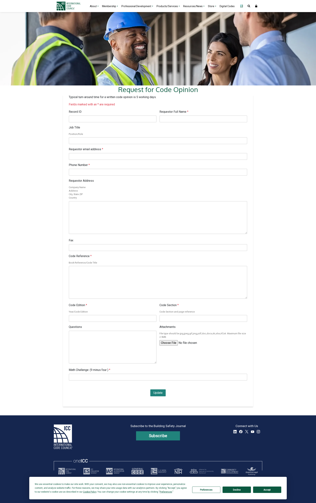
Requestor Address (81, 180)
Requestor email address (86, 149)
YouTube (252, 431)
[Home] (71, 6)
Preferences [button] (166, 492)
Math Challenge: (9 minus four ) (89, 370)
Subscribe (158, 435)
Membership (109, 6)
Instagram (258, 431)
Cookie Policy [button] (89, 492)
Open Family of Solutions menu (241, 6)
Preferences (206, 490)
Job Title (74, 127)
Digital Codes (227, 6)
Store (211, 6)
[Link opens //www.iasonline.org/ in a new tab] (115, 471)
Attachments (167, 327)
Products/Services (167, 6)
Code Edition (78, 305)
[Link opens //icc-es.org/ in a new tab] (91, 471)
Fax (71, 240)
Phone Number (79, 165)
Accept (267, 490)
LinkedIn (235, 431)
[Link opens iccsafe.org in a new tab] (67, 471)
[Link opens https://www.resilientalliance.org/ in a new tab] (202, 471)
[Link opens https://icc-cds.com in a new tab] (229, 471)
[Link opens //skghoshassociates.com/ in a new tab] (159, 471)
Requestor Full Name (173, 111)
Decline (237, 490)
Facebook (241, 431)
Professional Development (136, 6)
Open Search (249, 6)
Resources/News (193, 6)
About (93, 6)
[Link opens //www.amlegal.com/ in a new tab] (252, 471)
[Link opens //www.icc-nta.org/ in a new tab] (178, 471)
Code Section (169, 305)
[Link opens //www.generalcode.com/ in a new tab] (137, 471)
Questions (75, 327)
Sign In (256, 6)
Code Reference (80, 256)
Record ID (75, 111)
